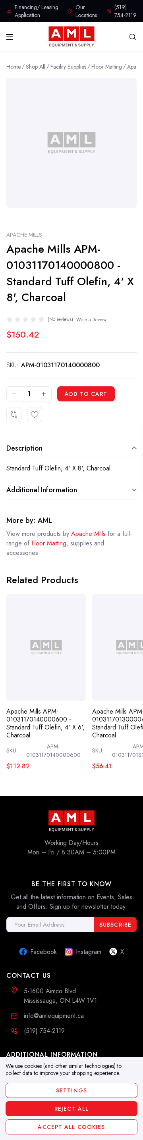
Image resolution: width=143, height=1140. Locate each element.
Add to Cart (86, 394)
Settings (71, 1090)
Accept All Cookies (71, 1127)
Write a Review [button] (91, 319)
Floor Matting (48, 543)
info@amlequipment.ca (54, 1015)
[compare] (13, 414)
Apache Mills (24, 235)
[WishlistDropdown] (34, 414)
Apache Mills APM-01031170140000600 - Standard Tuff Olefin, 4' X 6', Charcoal (45, 723)
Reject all (71, 1109)
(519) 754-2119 (44, 1030)
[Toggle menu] (11, 37)
